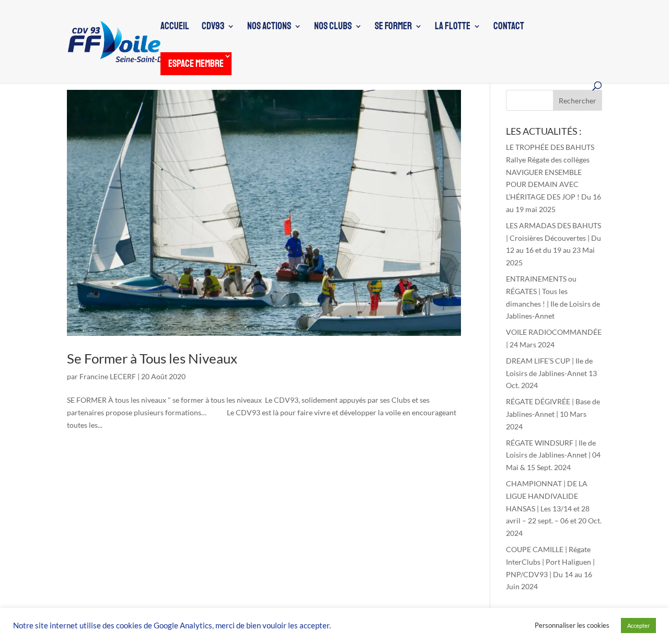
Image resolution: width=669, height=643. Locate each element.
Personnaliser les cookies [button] (572, 625)
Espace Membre (196, 63)
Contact (508, 27)
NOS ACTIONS (269, 27)
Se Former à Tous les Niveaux (152, 358)
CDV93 (213, 27)
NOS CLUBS (333, 27)
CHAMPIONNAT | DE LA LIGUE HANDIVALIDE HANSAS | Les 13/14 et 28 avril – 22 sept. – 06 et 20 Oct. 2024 (554, 508)
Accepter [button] (638, 625)
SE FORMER (393, 27)
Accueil (174, 27)
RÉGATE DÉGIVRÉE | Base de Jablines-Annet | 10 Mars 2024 (553, 414)
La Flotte (452, 27)
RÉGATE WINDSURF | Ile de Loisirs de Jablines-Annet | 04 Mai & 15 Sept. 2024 (553, 455)
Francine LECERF (107, 376)
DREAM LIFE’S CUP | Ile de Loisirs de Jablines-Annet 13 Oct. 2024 (551, 373)
